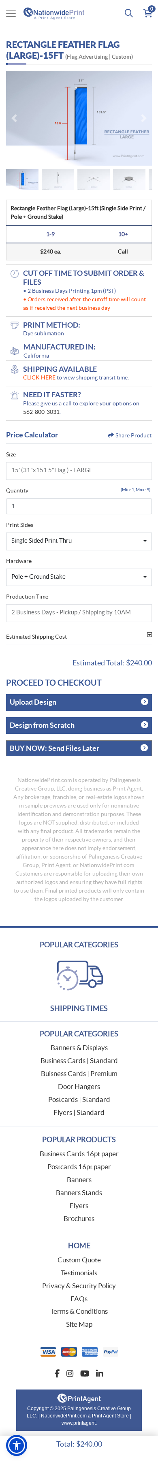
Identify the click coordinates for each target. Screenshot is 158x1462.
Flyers (79, 1205)
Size (11, 454)
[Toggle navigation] (11, 13)
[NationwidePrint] (55, 13)
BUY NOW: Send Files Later (54, 748)
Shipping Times (79, 1008)
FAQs (79, 1298)
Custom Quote (79, 1260)
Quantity (17, 490)
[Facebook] (57, 1373)
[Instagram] (70, 1373)
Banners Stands (79, 1192)
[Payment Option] (79, 1352)
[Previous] (14, 118)
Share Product (133, 435)
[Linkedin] (99, 1373)
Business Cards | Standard (79, 1060)
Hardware (19, 561)
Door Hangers (79, 1086)
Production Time (27, 596)
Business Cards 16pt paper (79, 1153)
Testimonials (79, 1273)
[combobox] (79, 541)
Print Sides (19, 525)
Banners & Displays (79, 1047)
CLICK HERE (39, 377)
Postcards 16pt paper (79, 1166)
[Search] (129, 13)
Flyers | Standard (79, 1112)
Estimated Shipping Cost (36, 636)
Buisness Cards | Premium (79, 1073)
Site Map (79, 1324)
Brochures (79, 1218)
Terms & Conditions (79, 1311)
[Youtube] (85, 1373)
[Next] (144, 118)
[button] (16, 1445)
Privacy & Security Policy (79, 1285)
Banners (79, 1179)
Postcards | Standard (79, 1099)
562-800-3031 (41, 412)
